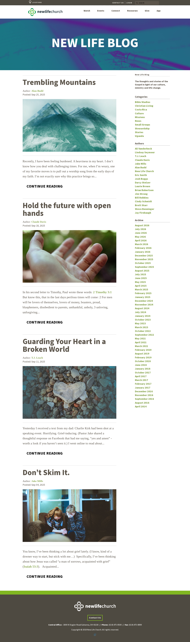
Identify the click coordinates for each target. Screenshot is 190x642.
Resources (132, 10)
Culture (139, 113)
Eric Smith (141, 175)
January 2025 (142, 297)
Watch (87, 10)
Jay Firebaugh (143, 213)
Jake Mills (37, 481)
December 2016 (144, 391)
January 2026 (142, 252)
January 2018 (142, 369)
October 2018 (143, 361)
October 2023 (143, 320)
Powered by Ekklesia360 (95, 634)
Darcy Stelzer (142, 182)
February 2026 (143, 248)
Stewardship (142, 128)
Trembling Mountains (59, 82)
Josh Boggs (141, 179)
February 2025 (143, 293)
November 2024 (144, 304)
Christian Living (144, 106)
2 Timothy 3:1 (102, 292)
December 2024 (144, 301)
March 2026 (141, 244)
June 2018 (141, 365)
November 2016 (144, 395)
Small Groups (142, 125)
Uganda (139, 136)
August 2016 (142, 403)
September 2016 (144, 399)
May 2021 (140, 338)
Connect (115, 10)
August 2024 (142, 308)
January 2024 (142, 316)
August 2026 (142, 225)
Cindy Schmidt (143, 201)
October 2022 (143, 331)
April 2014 (141, 406)
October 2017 (143, 372)
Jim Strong (141, 194)
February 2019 (143, 357)
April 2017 (141, 376)
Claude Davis (38, 221)
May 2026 (140, 237)
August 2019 (142, 354)
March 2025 (141, 289)
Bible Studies (142, 102)
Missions (140, 117)
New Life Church (144, 171)
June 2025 (141, 278)
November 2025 (144, 259)
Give (147, 10)
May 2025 (140, 282)
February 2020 (143, 350)
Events (100, 10)
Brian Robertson (144, 190)
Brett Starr (141, 205)
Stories (139, 132)
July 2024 (140, 312)
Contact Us (118, 3)
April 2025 (141, 286)
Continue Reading (45, 186)
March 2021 (141, 346)
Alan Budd (37, 90)
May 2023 (140, 323)
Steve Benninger (144, 209)
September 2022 (144, 335)
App (159, 10)
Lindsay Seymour (145, 152)
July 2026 (140, 229)
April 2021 (141, 342)
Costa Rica (141, 109)
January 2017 (142, 388)
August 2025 (142, 271)
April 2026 (141, 240)
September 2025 (144, 267)
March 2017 (141, 380)
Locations (37, 2)
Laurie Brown (142, 186)
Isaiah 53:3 (31, 566)
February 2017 (143, 384)
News (138, 121)
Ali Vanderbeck (143, 149)
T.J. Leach (37, 357)
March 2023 (141, 327)
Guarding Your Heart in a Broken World (64, 345)
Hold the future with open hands (67, 209)
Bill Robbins (142, 198)
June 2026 (141, 233)
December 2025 (144, 255)
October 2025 (143, 263)
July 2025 (140, 274)
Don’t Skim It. (46, 472)
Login (129, 3)
